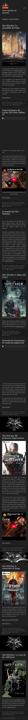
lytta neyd (10, 413)
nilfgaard (17, 713)
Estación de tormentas (9, 630)
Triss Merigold (8, 632)
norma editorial (19, 268)
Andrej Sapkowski (16, 629)
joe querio (7, 713)
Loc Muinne (23, 630)
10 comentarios (7, 633)
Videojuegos (21, 202)
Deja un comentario (8, 206)
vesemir (10, 105)
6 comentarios (12, 714)
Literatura (4, 103)
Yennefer (4, 269)
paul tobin (21, 713)
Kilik (3, 205)
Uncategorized (5, 332)
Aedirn (10, 629)
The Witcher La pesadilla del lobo (11, 26)
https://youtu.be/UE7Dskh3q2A (10, 620)
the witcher (15, 205)
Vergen (13, 632)
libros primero (19, 70)
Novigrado (4, 334)
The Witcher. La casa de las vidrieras (14, 655)
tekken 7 (10, 205)
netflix (7, 105)
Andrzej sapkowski (12, 103)
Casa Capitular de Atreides (9, 11)
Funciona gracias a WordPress (8, 718)
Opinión (22, 547)
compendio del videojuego (19, 267)
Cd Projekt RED (10, 267)
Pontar (8, 334)
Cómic (13, 331)
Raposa (11, 334)
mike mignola (12, 713)
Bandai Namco (7, 203)
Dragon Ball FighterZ (14, 203)
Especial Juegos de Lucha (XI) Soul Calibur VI (13, 112)
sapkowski (16, 334)
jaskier (6, 413)
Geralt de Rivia (20, 103)
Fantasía (20, 102)
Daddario (12, 332)
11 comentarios (14, 414)
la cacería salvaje (12, 268)
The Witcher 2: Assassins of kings (11, 567)
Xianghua (19, 205)
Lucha (17, 202)
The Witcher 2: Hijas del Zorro (14, 275)
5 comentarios (19, 550)
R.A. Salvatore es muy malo (17, 413)
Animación (16, 102)
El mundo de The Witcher (10, 212)
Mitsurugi (6, 205)
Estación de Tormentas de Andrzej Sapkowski (13, 341)
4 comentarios (11, 269)
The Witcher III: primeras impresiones (13, 436)
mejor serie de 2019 (17, 76)
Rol (24, 547)
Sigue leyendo (6, 97)
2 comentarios (17, 105)
